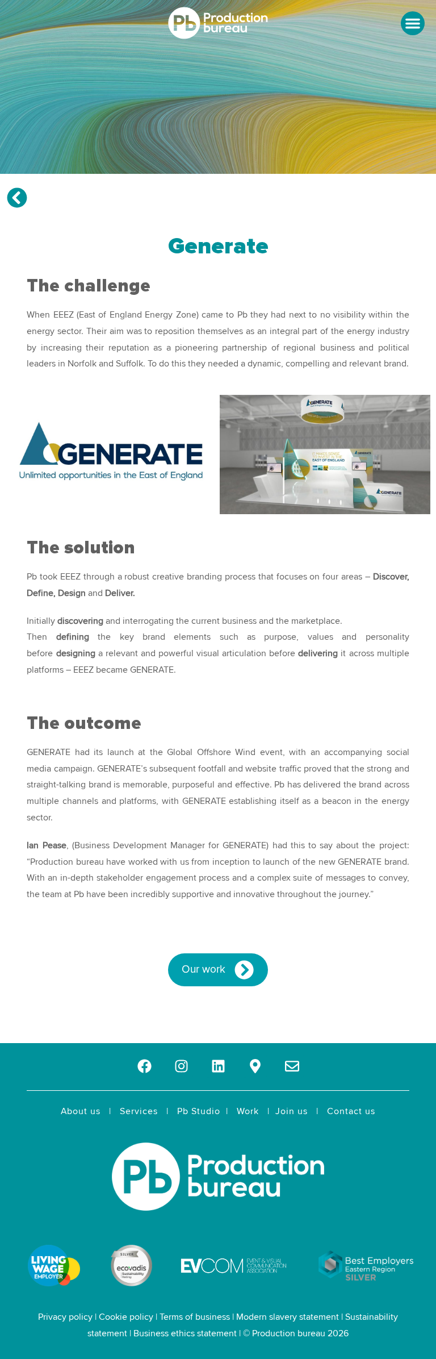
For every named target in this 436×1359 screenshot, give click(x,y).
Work (248, 1111)
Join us (291, 1111)
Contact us (351, 1111)
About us (80, 1111)
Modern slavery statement (287, 1317)
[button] (413, 23)
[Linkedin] (218, 1066)
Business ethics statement (185, 1333)
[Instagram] (181, 1066)
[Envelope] (292, 1066)
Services (139, 1111)
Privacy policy (65, 1317)
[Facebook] (144, 1066)
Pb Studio (198, 1111)
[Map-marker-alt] (255, 1066)
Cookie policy (126, 1317)
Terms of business (195, 1317)
